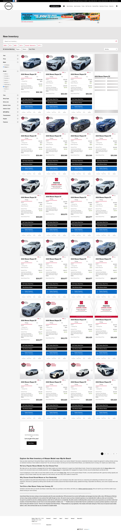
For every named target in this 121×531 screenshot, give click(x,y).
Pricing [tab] (26, 76)
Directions (48, 518)
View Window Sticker (27, 102)
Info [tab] (37, 76)
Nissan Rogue (56, 470)
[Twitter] (18, 1)
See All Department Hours (36, 523)
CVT (39, 45)
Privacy (66, 518)
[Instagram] (16, 1)
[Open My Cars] (116, 6)
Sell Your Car (88, 6)
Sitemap (72, 518)
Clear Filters (32, 49)
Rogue (17, 49)
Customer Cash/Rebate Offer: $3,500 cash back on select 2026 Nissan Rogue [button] (27, 87)
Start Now (31, 443)
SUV (21, 45)
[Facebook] (13, 1)
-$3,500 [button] (40, 85)
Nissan (24, 49)
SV (10, 45)
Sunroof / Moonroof (30, 45)
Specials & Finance (103, 6)
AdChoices (86, 529)
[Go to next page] (117, 453)
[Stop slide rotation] (98, 22)
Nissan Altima (108, 468)
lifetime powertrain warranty (86, 488)
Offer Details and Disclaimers (27, 21)
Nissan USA (79, 518)
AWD (16, 45)
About (60, 518)
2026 (5, 45)
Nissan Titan (63, 472)
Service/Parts (95, 6)
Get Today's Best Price (27, 99)
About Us (111, 6)
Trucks (83, 6)
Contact (54, 518)
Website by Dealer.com (80, 529)
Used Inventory (77, 6)
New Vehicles (70, 6)
